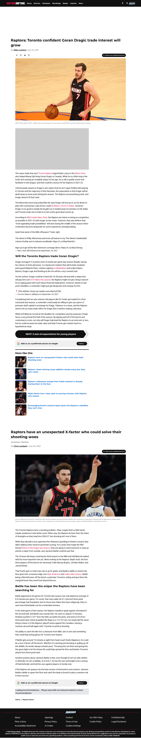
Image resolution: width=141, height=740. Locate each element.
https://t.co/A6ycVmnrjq (71, 247)
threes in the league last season (36, 548)
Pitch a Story (20, 721)
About (17, 717)
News (29, 3)
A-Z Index (49, 726)
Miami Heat (80, 173)
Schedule (46, 3)
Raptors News (28, 700)
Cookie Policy (95, 721)
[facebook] (122, 3)
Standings (56, 3)
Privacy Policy (51, 721)
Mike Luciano (20, 50)
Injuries (73, 3)
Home (17, 700)
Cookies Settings (73, 726)
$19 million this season (40, 280)
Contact (69, 717)
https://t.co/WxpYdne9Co (64, 241)
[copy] (28, 55)
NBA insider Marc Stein (37, 217)
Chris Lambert (20, 446)
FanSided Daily (118, 717)
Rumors (37, 3)
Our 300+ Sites (96, 717)
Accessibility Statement (25, 726)
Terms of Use (72, 721)
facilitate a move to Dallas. (63, 206)
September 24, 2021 (49, 250)
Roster (65, 3)
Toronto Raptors (45, 173)
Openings (49, 717)
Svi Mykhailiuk (59, 268)
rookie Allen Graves (72, 574)
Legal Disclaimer (118, 721)
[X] (127, 3)
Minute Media (16, 731)
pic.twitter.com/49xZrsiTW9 (48, 291)
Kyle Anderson (53, 574)
